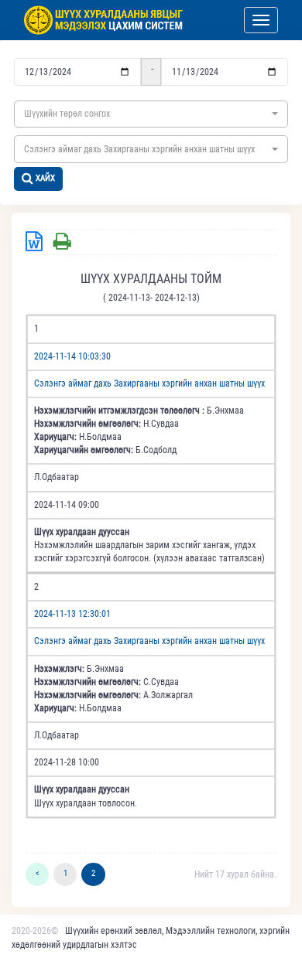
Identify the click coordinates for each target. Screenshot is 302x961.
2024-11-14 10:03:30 (72, 356)
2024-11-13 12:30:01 (72, 613)
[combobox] (151, 114)
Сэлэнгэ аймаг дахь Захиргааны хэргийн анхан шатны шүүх (149, 383)
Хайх (45, 178)
